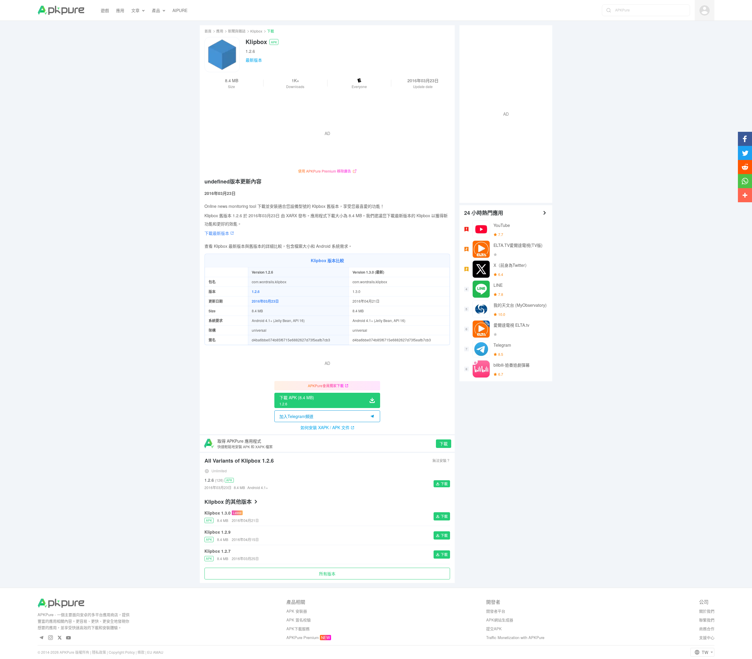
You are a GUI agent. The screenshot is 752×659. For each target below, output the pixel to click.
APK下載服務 (298, 628)
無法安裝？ (441, 460)
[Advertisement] (503, 113)
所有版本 (327, 574)
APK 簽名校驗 (298, 620)
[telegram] (41, 638)
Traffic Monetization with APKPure (515, 637)
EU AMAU (155, 652)
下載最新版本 (216, 233)
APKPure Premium (302, 637)
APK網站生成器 (499, 620)
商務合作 (706, 628)
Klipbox (256, 30)
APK (274, 42)
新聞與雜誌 (237, 30)
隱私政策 (99, 652)
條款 (141, 652)
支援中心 (706, 637)
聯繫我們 (706, 620)
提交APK (494, 628)
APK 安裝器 (296, 611)
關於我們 (706, 611)
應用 (219, 30)
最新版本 (254, 60)
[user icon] (704, 10)
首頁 (208, 30)
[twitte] (59, 638)
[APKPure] (61, 10)
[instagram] (50, 638)
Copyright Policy (122, 652)
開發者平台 (495, 611)
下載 (443, 443)
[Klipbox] (222, 54)
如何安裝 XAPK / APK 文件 (325, 427)
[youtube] (68, 638)
